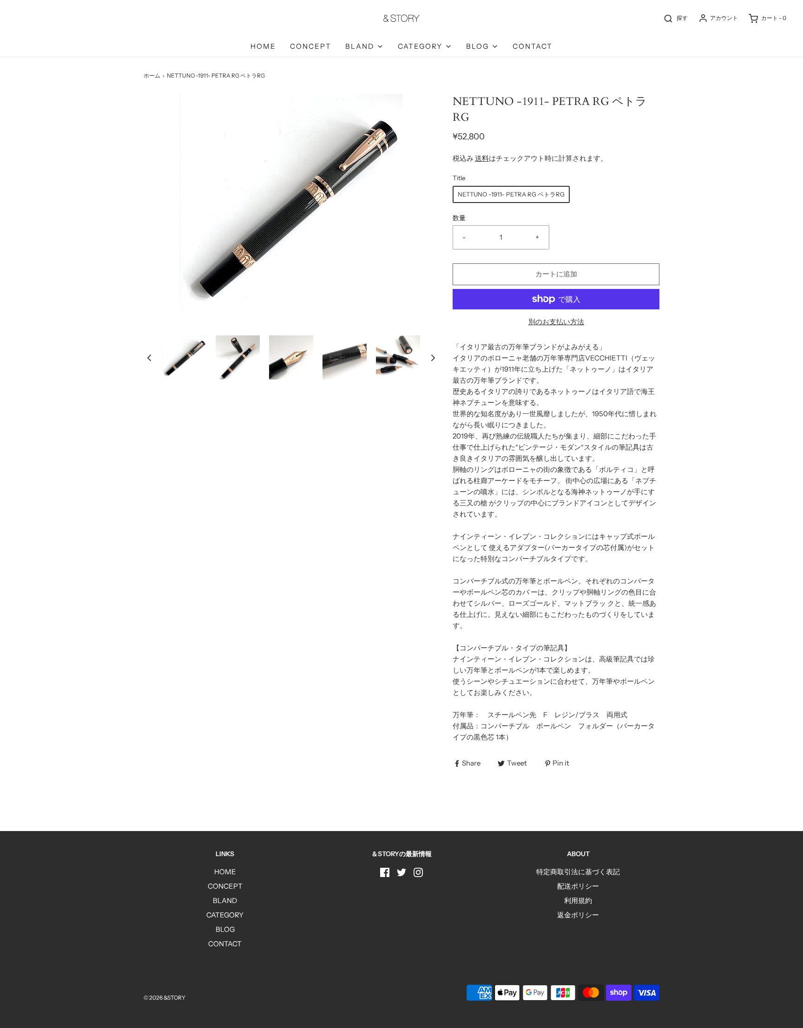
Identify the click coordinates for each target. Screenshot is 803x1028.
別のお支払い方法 (556, 321)
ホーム (152, 75)
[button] (149, 357)
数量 (459, 218)
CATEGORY (225, 914)
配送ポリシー (578, 886)
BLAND (225, 900)
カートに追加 (556, 273)
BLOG (225, 929)
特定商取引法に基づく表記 (578, 871)
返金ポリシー (578, 914)
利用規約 (578, 900)
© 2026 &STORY (164, 997)
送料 (482, 158)
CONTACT (533, 46)
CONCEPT (310, 46)
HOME (263, 46)
